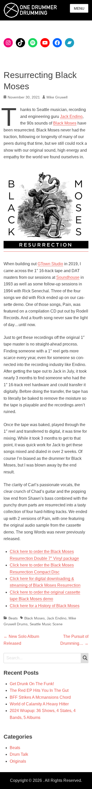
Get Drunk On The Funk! (32, 684)
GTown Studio (50, 264)
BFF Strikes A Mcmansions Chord (40, 697)
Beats (13, 618)
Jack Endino (71, 116)
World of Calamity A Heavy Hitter (39, 704)
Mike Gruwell (57, 97)
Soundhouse (67, 277)
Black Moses (64, 123)
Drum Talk (19, 754)
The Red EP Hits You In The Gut (39, 690)
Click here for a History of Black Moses (44, 606)
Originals (18, 761)
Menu (79, 8)
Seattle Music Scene (46, 624)
